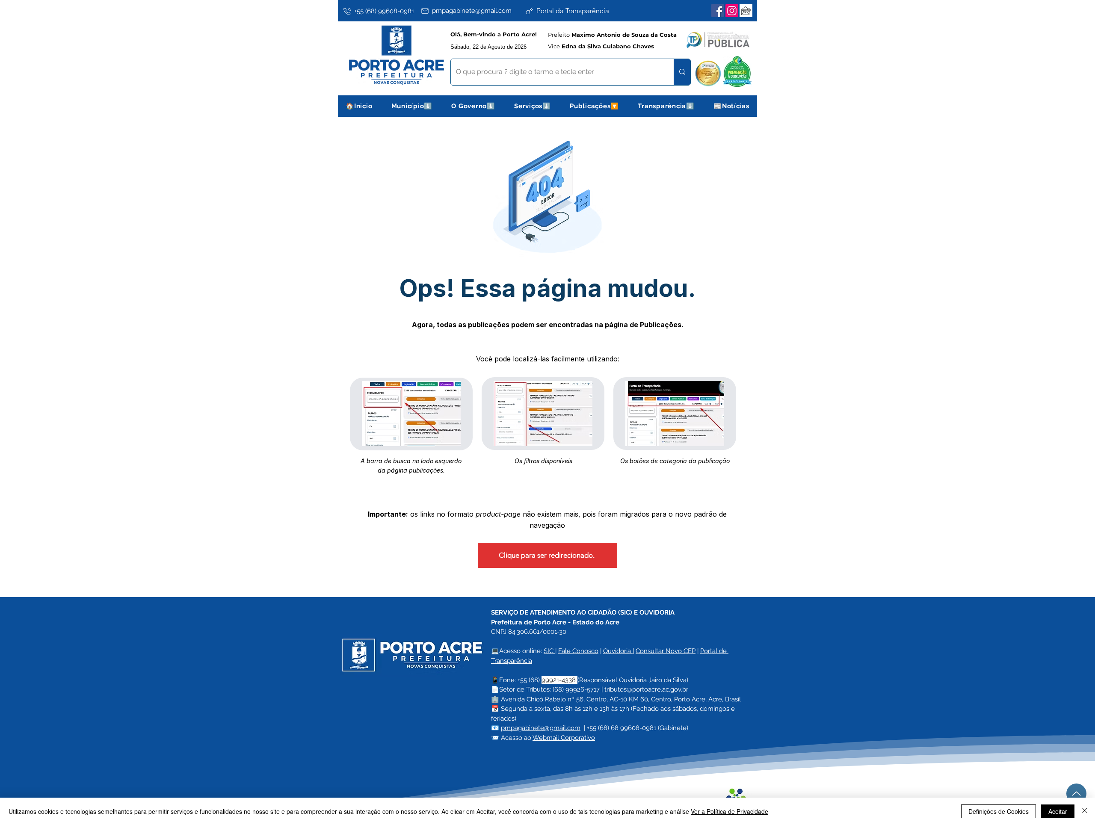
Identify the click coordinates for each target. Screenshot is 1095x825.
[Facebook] (717, 10)
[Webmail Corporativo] (746, 10)
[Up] (1076, 794)
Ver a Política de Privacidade (729, 811)
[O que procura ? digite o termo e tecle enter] (682, 72)
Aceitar (1057, 811)
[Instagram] (731, 10)
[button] (412, 106)
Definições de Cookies (998, 811)
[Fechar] (1085, 811)
